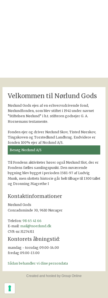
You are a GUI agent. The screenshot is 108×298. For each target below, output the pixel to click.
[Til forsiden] (54, 34)
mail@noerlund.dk (35, 226)
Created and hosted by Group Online (54, 276)
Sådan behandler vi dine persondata (38, 263)
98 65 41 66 (32, 221)
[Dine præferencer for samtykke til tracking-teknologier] (9, 288)
